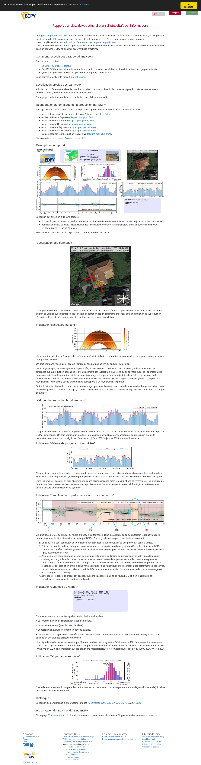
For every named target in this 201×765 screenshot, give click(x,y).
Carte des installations (77, 749)
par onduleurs (73, 760)
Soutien (26, 742)
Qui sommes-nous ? (31, 737)
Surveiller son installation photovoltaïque (78, 737)
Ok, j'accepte (188, 5)
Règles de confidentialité (152, 742)
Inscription (175, 12)
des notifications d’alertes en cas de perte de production (87, 42)
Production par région (76, 747)
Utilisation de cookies (150, 747)
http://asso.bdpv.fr (30, 762)
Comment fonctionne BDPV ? (114, 737)
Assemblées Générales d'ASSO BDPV (107, 703)
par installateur (74, 755)
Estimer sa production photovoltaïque (77, 742)
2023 (138, 703)
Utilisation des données (151, 744)
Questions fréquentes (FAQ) (153, 737)
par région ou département (78, 752)
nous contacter (149, 715)
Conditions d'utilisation (151, 739)
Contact (26, 739)
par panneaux (73, 757)
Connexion (192, 12)
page (44, 97)
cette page (80, 77)
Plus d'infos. (83, 4)
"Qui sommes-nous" (58, 715)
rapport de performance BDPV (54, 35)
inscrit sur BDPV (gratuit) (59, 66)
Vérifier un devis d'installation (74, 739)
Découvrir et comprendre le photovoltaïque (119, 739)
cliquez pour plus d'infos (98, 114)
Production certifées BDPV (75, 138)
